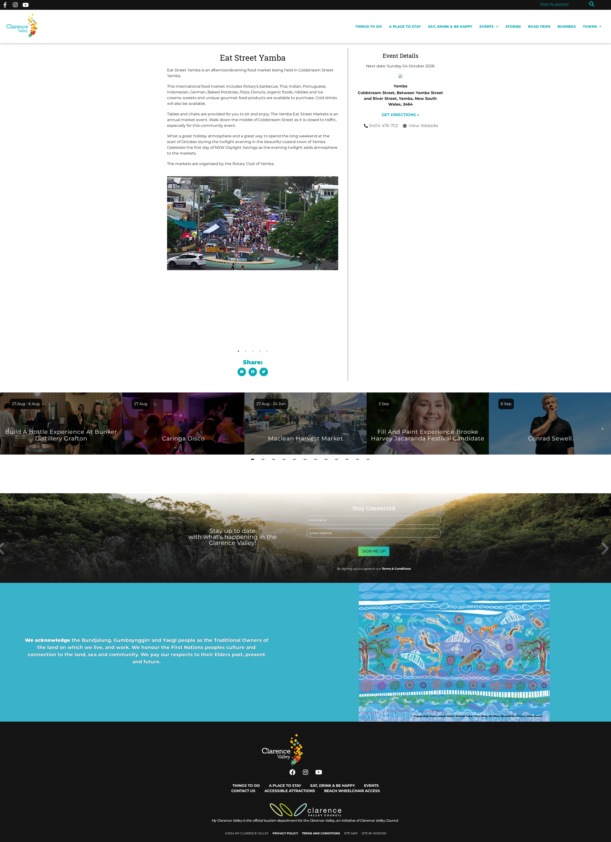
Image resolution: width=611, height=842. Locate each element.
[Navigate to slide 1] (252, 459)
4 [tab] (260, 351)
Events (486, 26)
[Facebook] (292, 772)
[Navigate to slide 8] (326, 459)
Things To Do (368, 26)
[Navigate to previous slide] (8, 428)
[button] (241, 372)
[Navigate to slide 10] (347, 459)
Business (567, 26)
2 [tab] (245, 351)
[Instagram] (15, 5)
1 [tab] (238, 351)
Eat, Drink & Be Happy (450, 26)
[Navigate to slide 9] (336, 459)
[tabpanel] (252, 223)
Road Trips (539, 26)
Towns (590, 26)
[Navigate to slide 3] (273, 459)
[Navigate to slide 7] (315, 459)
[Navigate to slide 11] (357, 459)
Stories (513, 26)
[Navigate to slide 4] (284, 459)
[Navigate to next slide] (602, 428)
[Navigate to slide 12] (368, 459)
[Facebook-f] (5, 5)
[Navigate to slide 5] (294, 459)
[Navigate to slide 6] (305, 459)
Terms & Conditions (396, 568)
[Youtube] (26, 5)
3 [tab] (252, 351)
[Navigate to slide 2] (263, 459)
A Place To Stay (405, 26)
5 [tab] (267, 351)
